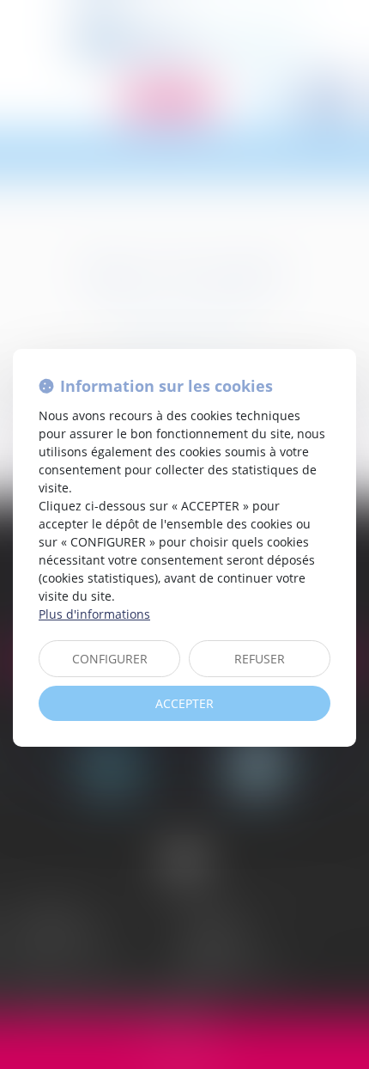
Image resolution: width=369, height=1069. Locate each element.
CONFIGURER (110, 659)
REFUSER (259, 659)
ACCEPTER (184, 703)
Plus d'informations (94, 614)
